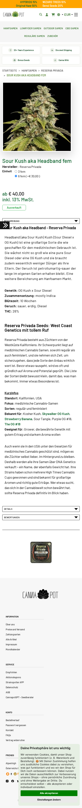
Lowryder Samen (30, 28)
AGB (8, 692)
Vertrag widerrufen (15, 740)
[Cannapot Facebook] (12, 781)
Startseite (9, 70)
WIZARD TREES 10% (54, 2)
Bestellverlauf (12, 720)
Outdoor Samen (53, 28)
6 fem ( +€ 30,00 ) (29, 176)
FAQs (8, 735)
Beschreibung (12, 221)
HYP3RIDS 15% (28, 2)
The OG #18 (12, 424)
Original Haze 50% (26, 5)
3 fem (21, 171)
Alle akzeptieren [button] (49, 793)
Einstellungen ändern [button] (49, 799)
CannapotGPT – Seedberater (20, 697)
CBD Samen (72, 28)
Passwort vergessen (16, 725)
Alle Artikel (11, 639)
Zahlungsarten (13, 634)
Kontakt (10, 730)
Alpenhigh (11, 763)
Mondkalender (13, 649)
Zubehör (52, 35)
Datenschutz (12, 687)
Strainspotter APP (15, 682)
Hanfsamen (10, 28)
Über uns (10, 624)
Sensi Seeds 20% (53, 5)
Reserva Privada (52, 70)
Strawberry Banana (18, 419)
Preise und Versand (15, 629)
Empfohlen (11, 672)
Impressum (11, 644)
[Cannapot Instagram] (7, 781)
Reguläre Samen (34, 35)
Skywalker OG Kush (55, 414)
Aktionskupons (13, 677)
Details (8, 508)
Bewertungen (12, 517)
